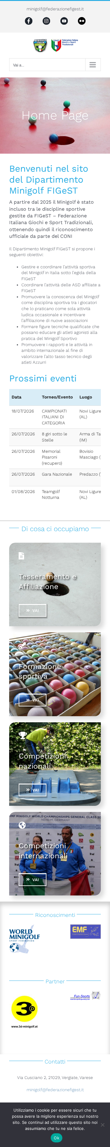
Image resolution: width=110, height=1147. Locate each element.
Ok (56, 1137)
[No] (102, 1125)
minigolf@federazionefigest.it (55, 8)
